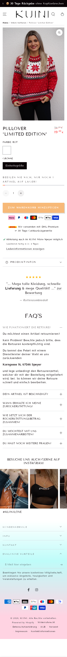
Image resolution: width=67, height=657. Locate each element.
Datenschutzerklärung (25, 654)
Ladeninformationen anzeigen (25, 248)
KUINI (23, 645)
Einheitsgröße (14, 166)
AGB (43, 654)
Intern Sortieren (19, 23)
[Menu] (4, 14)
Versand (53, 654)
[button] (53, 14)
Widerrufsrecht (46, 649)
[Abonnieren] (62, 592)
